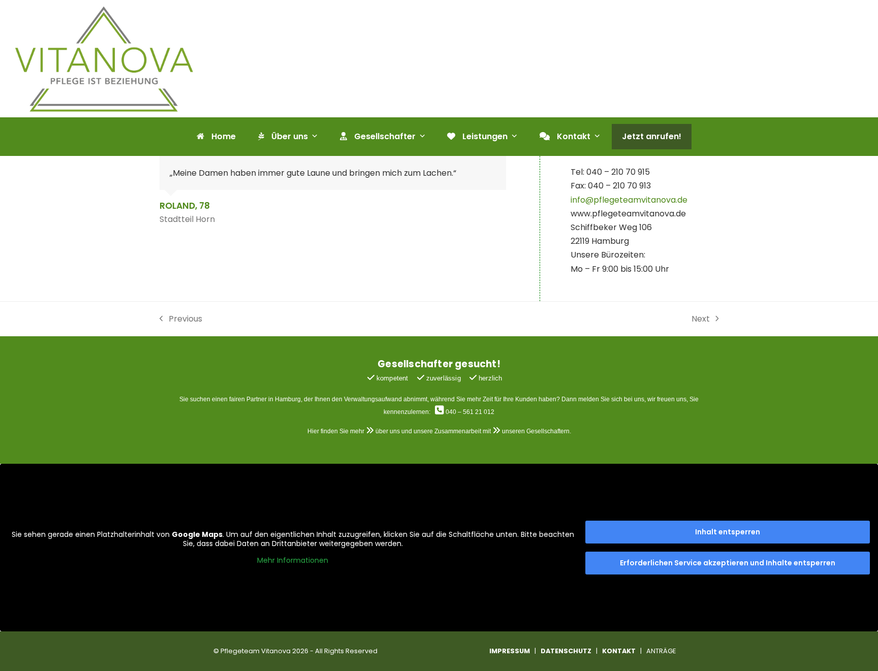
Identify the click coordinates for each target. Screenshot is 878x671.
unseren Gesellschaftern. (536, 431)
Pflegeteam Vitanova (256, 651)
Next (701, 319)
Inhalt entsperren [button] (727, 532)
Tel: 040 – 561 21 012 (538, 65)
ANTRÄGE (661, 651)
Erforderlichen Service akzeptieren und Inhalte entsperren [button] (727, 563)
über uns (387, 431)
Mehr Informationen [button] (292, 560)
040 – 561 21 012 (470, 412)
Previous (181, 319)
